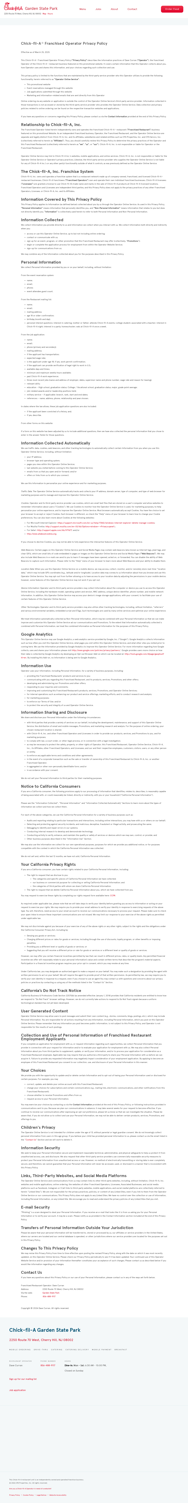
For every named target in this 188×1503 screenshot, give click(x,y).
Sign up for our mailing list (23, 1379)
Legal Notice (41, 1495)
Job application (17, 1390)
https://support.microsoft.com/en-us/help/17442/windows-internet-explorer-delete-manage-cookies (106, 523)
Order (172, 9)
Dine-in (68, 1365)
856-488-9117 (49, 1296)
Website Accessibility (57, 1495)
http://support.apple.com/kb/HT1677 (54, 530)
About (114, 9)
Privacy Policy (14, 1495)
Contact (132, 9)
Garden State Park (50, 1293)
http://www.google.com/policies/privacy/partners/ (96, 650)
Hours (50, 14)
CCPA (112, 895)
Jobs (98, 9)
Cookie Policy (28, 1495)
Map (44, 14)
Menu (82, 9)
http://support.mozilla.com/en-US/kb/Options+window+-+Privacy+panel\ (80, 526)
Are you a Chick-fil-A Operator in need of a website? (30, 1489)
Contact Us (31, 1140)
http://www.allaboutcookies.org (41, 534)
